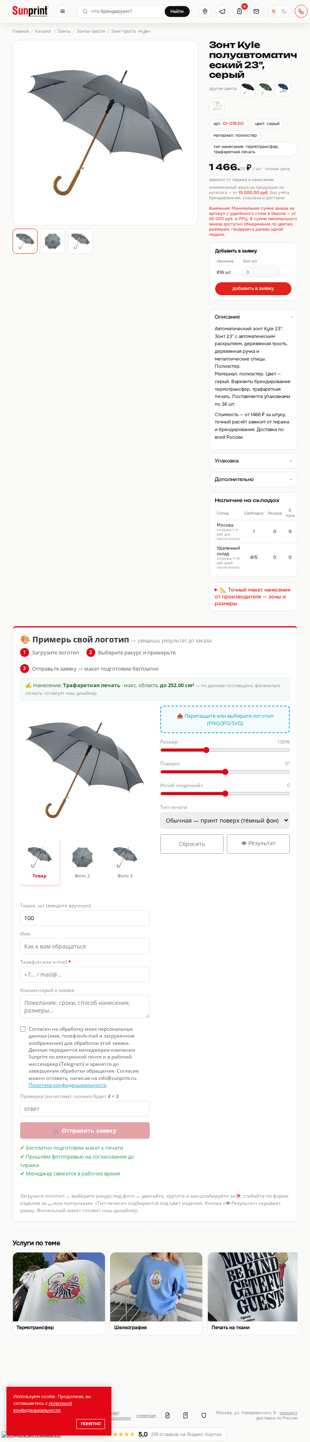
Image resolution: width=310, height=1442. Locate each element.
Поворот (225, 763)
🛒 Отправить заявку (84, 1130)
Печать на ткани (230, 1328)
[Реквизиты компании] (167, 1415)
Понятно (91, 1423)
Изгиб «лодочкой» (225, 785)
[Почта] (256, 11)
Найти (177, 11)
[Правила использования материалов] (185, 1415)
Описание (227, 316)
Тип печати (173, 807)
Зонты (64, 31)
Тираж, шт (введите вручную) (55, 905)
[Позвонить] (301, 11)
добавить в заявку (253, 288)
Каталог (43, 31)
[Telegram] (222, 11)
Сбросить (192, 844)
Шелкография (130, 1328)
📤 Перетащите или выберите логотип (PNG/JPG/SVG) (225, 719)
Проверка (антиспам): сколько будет (69, 1096)
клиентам (146, 1415)
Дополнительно (234, 479)
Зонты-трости (91, 31)
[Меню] (62, 11)
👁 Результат (258, 843)
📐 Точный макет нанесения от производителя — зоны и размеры (253, 596)
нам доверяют (121, 1415)
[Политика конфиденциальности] (203, 1415)
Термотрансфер (35, 1328)
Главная (21, 31)
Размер (225, 741)
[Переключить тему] (279, 11)
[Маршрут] (205, 11)
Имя (25, 933)
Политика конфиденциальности (68, 1085)
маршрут (288, 1412)
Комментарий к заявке (47, 990)
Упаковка (227, 460)
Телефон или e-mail (45, 962)
